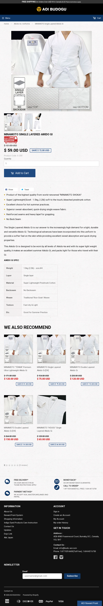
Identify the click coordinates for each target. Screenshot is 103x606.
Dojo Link (8, 534)
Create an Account (62, 515)
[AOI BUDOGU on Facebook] (56, 558)
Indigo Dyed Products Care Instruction (21, 522)
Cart (99, 18)
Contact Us (9, 526)
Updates (7, 530)
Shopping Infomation (13, 519)
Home (6, 24)
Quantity (7, 159)
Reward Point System (13, 515)
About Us (8, 511)
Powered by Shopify (30, 595)
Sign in (56, 511)
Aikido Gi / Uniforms (22, 24)
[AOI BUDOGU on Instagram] (61, 558)
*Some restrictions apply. (73, 2)
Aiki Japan (8, 537)
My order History (61, 522)
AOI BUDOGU (15, 595)
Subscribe (72, 576)
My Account (59, 519)
